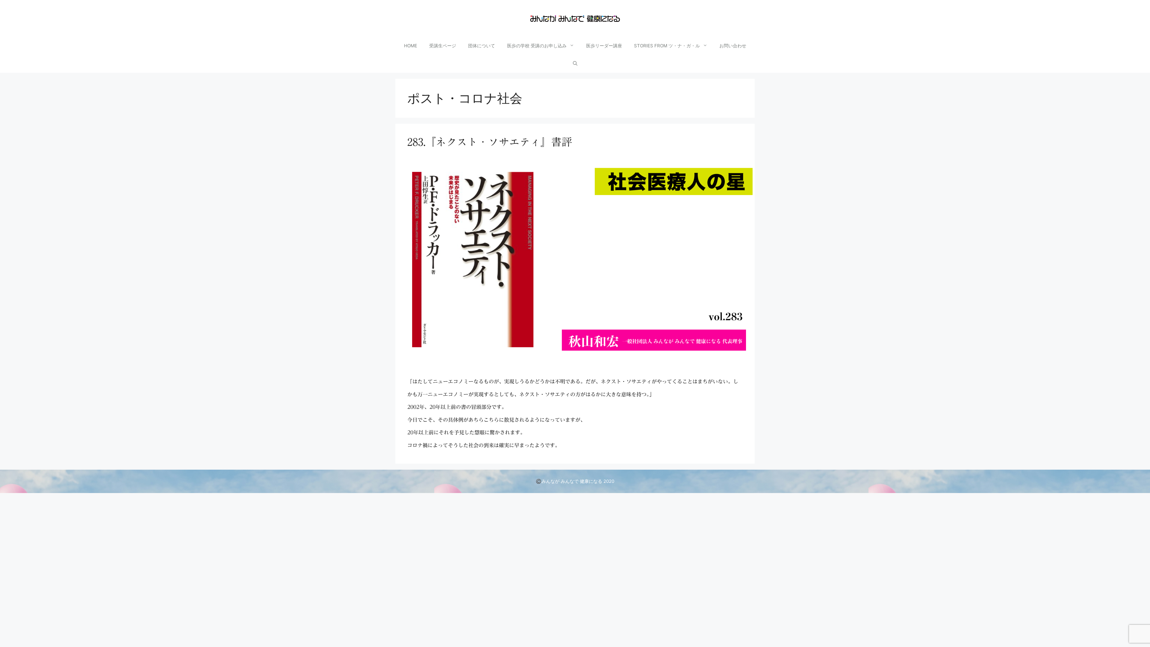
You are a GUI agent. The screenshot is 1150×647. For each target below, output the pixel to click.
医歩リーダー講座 (604, 46)
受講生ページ (442, 46)
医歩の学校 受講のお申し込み (537, 46)
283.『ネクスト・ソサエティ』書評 (489, 142)
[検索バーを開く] (575, 64)
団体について (481, 46)
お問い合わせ (732, 46)
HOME (410, 46)
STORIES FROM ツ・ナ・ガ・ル (667, 46)
